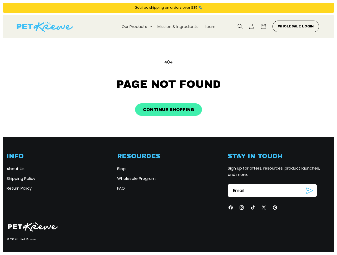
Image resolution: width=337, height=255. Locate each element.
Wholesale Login (296, 26)
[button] (136, 26)
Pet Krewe (28, 239)
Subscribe (310, 190)
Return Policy (19, 188)
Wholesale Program (136, 178)
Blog (121, 168)
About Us (15, 168)
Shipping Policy (21, 178)
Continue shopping (168, 109)
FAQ (121, 188)
